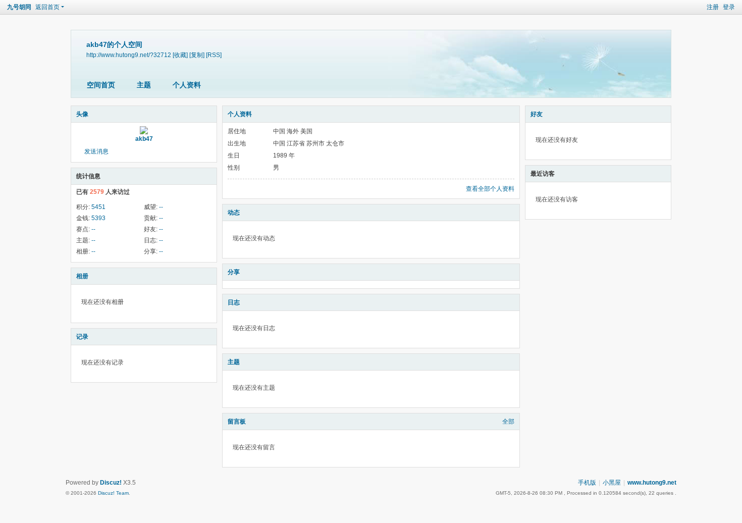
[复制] (196, 54)
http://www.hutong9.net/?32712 (128, 54)
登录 (729, 7)
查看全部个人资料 (490, 188)
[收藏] (180, 54)
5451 (98, 207)
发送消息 (96, 151)
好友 (537, 114)
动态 (234, 212)
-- (161, 207)
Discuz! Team (113, 493)
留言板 (237, 421)
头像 (82, 114)
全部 (508, 421)
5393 (98, 218)
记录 (82, 336)
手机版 (587, 482)
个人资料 (187, 85)
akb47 (144, 138)
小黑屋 (612, 482)
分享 (234, 272)
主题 (144, 85)
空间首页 (101, 85)
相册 (82, 276)
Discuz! (111, 482)
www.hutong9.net (651, 482)
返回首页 (47, 7)
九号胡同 (19, 7)
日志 (234, 302)
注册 (713, 7)
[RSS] (214, 54)
